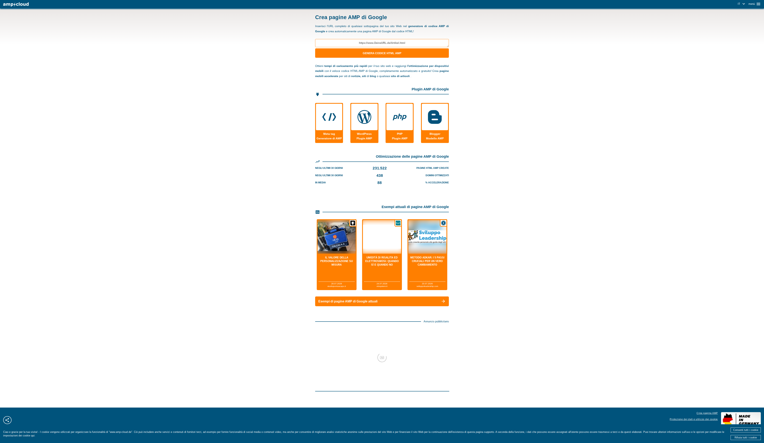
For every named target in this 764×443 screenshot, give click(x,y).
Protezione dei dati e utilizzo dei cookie (694, 419)
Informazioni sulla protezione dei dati (59, 435)
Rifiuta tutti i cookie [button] (746, 437)
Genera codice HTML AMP (382, 53)
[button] (742, 4)
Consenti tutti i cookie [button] (745, 429)
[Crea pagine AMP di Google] (16, 4)
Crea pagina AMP (707, 413)
